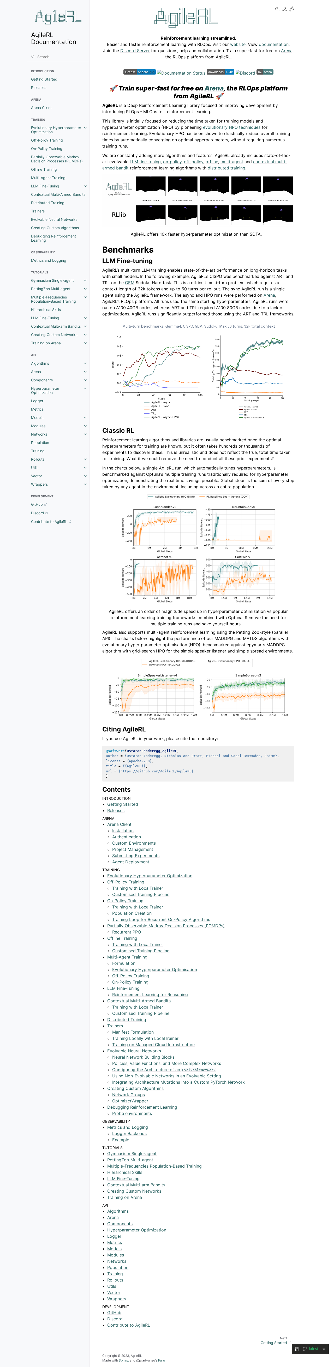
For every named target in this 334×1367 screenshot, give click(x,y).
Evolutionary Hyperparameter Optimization (56, 129)
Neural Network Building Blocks (143, 1057)
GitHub (37, 504)
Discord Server (135, 50)
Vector (36, 476)
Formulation (123, 963)
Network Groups (128, 1094)
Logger (37, 401)
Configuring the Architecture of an (164, 1069)
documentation (274, 44)
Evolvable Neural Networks (54, 219)
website (238, 44)
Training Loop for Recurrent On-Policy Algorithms (161, 919)
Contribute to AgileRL (49, 521)
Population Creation (132, 913)
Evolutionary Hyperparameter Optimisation (154, 969)
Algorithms (40, 363)
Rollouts (37, 459)
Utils (34, 467)
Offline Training (44, 169)
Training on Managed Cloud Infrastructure (153, 1044)
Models (37, 417)
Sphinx (124, 1360)
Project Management (132, 849)
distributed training (226, 167)
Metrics (37, 409)
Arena (36, 371)
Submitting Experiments (135, 855)
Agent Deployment (130, 861)
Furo (161, 1360)
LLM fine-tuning (145, 161)
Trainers (38, 211)
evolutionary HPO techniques (231, 127)
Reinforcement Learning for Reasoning (150, 994)
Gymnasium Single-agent (52, 280)
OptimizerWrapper (130, 1100)
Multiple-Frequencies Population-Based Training (53, 299)
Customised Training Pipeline (140, 894)
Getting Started (44, 79)
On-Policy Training (46, 148)
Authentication (126, 836)
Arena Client (41, 107)
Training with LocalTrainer (137, 888)
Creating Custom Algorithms (55, 227)
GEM (129, 282)
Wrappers (39, 484)
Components (42, 380)
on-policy (172, 161)
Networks (39, 434)
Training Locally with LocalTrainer (145, 1038)
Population (40, 442)
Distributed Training (47, 202)
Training (38, 451)
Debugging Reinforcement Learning (53, 238)
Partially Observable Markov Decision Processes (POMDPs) (57, 159)
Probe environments (132, 1113)
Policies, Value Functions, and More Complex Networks (166, 1063)
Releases (38, 87)
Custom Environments (134, 843)
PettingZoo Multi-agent (50, 288)
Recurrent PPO (126, 932)
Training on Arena (46, 343)
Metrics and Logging (48, 260)
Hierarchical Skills (46, 309)
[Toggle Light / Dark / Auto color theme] (291, 9)
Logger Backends (129, 1133)
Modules (38, 426)
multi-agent (231, 161)
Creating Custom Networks (54, 334)
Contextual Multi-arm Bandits (56, 326)
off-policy (193, 161)
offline (212, 161)
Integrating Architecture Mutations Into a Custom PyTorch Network (178, 1082)
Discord (37, 513)
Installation (123, 830)
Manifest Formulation (133, 1032)
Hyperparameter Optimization (45, 390)
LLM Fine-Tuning (45, 186)
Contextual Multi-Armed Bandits (58, 194)
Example (120, 1139)
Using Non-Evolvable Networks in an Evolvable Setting (166, 1075)
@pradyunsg (145, 1360)
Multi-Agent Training (48, 177)
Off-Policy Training (47, 140)
